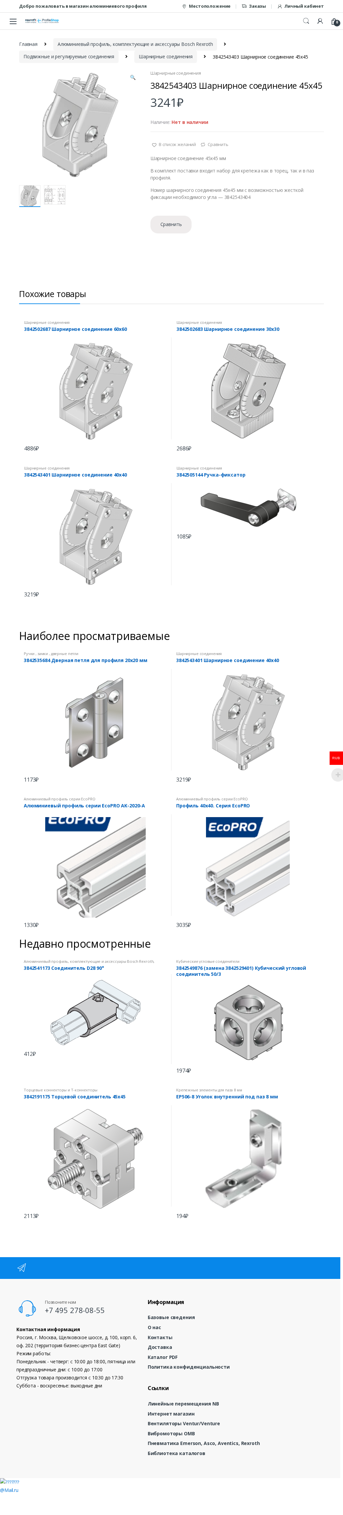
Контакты (160, 1337)
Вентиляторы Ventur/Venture (184, 1423)
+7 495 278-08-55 (75, 1310)
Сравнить (218, 144)
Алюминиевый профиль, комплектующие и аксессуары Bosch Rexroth (135, 44)
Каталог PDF (163, 1357)
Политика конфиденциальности (189, 1367)
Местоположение (209, 6)
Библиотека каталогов (176, 1453)
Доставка (160, 1347)
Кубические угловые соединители (207, 961)
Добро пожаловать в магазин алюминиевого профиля (82, 6)
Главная (28, 44)
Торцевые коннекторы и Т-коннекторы (60, 1089)
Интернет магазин (171, 1414)
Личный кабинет (304, 6)
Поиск (306, 21)
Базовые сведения (171, 1317)
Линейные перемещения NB (183, 1403)
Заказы (257, 6)
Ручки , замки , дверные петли (51, 653)
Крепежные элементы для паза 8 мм (209, 1089)
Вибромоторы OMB (171, 1433)
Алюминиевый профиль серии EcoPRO (59, 798)
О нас (154, 1327)
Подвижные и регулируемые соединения (68, 56)
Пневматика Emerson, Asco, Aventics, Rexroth (204, 1443)
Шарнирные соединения (166, 56)
